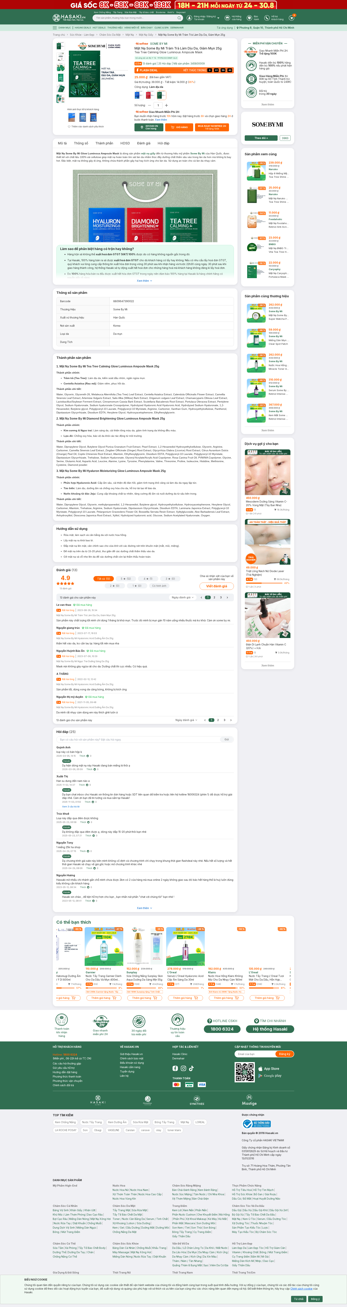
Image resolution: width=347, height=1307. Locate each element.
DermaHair (177, 27)
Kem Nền (188, 1210)
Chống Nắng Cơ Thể (65, 1256)
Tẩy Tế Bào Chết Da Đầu (260, 1214)
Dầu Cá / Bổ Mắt (241, 1198)
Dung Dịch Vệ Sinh (64, 1227)
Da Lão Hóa (179, 1252)
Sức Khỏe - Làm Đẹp (82, 34)
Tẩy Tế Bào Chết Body (92, 1247)
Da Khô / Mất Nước (216, 1247)
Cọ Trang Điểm (202, 1231)
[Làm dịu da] (161, 95)
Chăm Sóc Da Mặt (110, 34)
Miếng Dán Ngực (86, 1227)
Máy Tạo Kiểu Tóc (243, 1231)
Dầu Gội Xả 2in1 (278, 1210)
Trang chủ (59, 34)
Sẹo (206, 1265)
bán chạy (147, 27)
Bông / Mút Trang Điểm (66, 1231)
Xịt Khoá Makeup (196, 1218)
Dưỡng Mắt (147, 1227)
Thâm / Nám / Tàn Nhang (187, 1260)
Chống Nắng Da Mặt (124, 1231)
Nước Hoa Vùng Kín (124, 1198)
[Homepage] (69, 18)
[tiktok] (191, 1068)
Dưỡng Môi (162, 1227)
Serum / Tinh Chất (157, 1218)
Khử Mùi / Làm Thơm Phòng (69, 1214)
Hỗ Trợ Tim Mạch (263, 1189)
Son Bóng (209, 1227)
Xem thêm (161, 119)
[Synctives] (197, 1100)
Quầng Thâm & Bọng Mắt (187, 1265)
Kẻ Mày (212, 1218)
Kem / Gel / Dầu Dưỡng (126, 1227)
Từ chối (298, 1298)
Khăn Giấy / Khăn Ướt (82, 1210)
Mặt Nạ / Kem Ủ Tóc (244, 1218)
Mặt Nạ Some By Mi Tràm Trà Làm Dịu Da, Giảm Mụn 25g (191, 34)
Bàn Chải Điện (200, 1198)
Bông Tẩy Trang (182, 1231)
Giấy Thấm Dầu (181, 1236)
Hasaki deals (83, 27)
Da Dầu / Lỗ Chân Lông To (188, 1247)
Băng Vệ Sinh (61, 1210)
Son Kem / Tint (181, 1227)
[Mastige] (249, 1100)
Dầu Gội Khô (260, 1210)
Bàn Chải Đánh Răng (184, 1189)
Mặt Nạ (130, 34)
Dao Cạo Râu (95, 1214)
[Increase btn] (166, 105)
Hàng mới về (132, 27)
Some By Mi (158, 43)
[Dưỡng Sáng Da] (150, 95)
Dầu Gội (236, 1210)
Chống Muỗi (94, 1223)
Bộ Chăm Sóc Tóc (266, 1231)
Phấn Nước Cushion (184, 1214)
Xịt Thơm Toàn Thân (125, 1194)
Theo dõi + (261, 137)
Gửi (226, 739)
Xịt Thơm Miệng (181, 1198)
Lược (265, 1227)
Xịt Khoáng (119, 1223)
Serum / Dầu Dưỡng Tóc (271, 1218)
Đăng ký (284, 1054)
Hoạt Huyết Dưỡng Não (266, 1198)
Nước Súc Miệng (182, 1194)
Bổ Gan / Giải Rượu (265, 1194)
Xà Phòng (71, 1247)
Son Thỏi (196, 1227)
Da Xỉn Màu (210, 1256)
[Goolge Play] (269, 1075)
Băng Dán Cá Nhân (124, 1247)
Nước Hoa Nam (139, 1189)
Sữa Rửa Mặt (139, 1210)
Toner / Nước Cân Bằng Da (129, 1218)
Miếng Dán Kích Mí (243, 1260)
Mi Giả (265, 1256)
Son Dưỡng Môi (206, 1223)
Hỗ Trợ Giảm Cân (275, 1247)
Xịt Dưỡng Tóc (240, 1223)
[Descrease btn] (149, 105)
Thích (82, 755)
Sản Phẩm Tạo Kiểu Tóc (246, 1227)
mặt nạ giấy (148, 153)
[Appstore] (269, 1068)
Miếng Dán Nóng (79, 1218)
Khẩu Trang (159, 1247)
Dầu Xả (247, 1210)
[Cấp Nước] (139, 95)
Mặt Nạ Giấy (146, 34)
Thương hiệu (115, 27)
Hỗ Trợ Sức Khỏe (242, 1194)
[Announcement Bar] (173, 4)
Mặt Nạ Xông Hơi (101, 1218)
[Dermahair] (147, 1100)
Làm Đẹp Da (239, 1247)
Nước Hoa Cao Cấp (150, 1194)
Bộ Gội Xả (238, 1214)
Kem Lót (177, 1210)
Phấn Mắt (177, 1223)
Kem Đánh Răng (207, 1189)
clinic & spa (162, 27)
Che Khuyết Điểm (207, 1214)
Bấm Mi (255, 1256)
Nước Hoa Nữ (121, 1189)
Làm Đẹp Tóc (256, 1247)
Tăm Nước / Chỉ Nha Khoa (208, 1194)
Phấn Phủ (178, 1218)
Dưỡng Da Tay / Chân (80, 1252)
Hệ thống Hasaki (270, 1029)
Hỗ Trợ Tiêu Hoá (242, 1189)
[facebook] (175, 1068)
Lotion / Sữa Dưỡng (138, 1223)
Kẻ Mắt (223, 1218)
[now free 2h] (141, 44)
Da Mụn (192, 1252)
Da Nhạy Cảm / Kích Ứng (213, 1252)
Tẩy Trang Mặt (121, 1210)
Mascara (190, 1223)
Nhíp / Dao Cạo (265, 1260)
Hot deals (99, 27)
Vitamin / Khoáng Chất (245, 1252)
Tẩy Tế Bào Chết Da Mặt (127, 1214)
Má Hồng (224, 1214)
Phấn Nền (201, 1210)
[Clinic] (97, 1100)
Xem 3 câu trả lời (71, 806)
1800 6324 (222, 1029)
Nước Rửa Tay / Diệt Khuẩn (70, 1223)
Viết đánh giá (216, 586)
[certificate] (268, 1123)
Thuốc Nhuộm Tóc (262, 1223)
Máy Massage (121, 1252)
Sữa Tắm (58, 1247)
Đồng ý (315, 1298)
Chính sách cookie (301, 1288)
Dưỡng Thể (59, 1252)
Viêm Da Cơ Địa (219, 1265)
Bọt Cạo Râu (60, 1218)
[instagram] (183, 1068)
